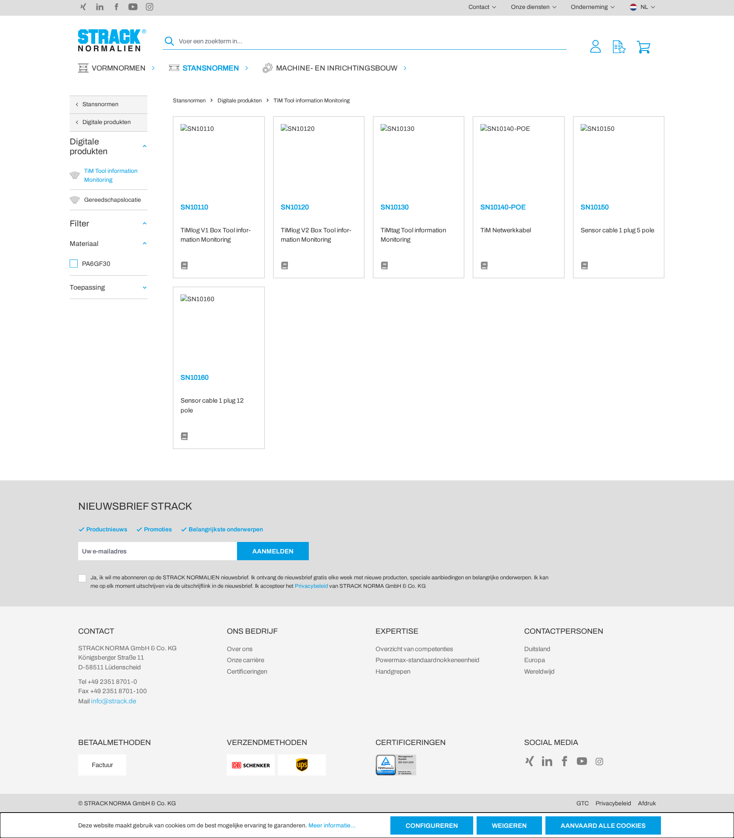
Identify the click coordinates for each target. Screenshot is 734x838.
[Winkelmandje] (643, 46)
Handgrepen (392, 671)
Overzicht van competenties (414, 649)
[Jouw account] (595, 46)
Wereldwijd (539, 671)
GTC (582, 803)
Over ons (240, 649)
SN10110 (194, 207)
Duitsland (537, 649)
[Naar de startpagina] (112, 40)
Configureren (432, 825)
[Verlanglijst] (619, 46)
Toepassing (87, 287)
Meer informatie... (332, 825)
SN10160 (195, 377)
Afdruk (647, 803)
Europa (534, 660)
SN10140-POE (503, 207)
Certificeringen (247, 671)
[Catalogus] (184, 265)
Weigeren (509, 825)
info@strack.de (113, 701)
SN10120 (295, 207)
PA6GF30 (96, 263)
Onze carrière (245, 660)
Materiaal (84, 243)
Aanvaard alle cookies (603, 825)
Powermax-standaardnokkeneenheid (427, 660)
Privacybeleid (311, 586)
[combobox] (372, 41)
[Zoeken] (170, 41)
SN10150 (595, 207)
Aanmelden (273, 551)
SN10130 (395, 207)
